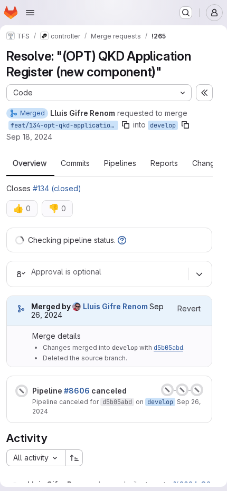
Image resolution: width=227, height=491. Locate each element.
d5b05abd (168, 347)
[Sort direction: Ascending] (74, 457)
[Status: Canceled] (21, 391)
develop (163, 125)
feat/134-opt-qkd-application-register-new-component (64, 125)
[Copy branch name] (125, 125)
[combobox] (35, 457)
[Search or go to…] (185, 12)
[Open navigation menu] (30, 12)
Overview (29, 163)
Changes (207, 163)
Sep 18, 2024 (29, 136)
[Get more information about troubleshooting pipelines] (122, 240)
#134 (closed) (57, 188)
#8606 (77, 390)
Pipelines (120, 163)
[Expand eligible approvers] (199, 274)
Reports (164, 163)
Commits (75, 163)
